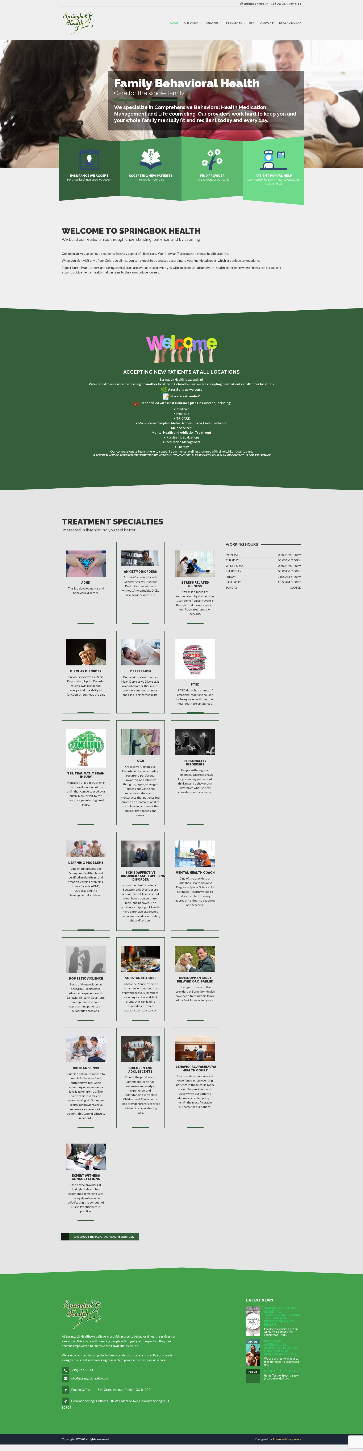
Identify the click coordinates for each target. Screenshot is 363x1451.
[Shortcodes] (212, 159)
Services (212, 23)
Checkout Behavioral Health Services (104, 1236)
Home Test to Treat (280, 1371)
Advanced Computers (286, 1439)
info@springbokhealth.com (89, 1378)
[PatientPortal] (273, 159)
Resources (234, 23)
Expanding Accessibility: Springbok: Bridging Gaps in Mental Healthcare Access (281, 1348)
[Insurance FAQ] (89, 159)
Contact (267, 23)
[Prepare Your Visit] (151, 159)
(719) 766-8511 (82, 1370)
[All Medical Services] (86, 563)
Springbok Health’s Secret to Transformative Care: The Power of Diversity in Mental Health (282, 1316)
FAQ (252, 23)
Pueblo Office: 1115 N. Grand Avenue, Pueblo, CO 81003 (110, 1389)
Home (174, 23)
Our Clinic (191, 23)
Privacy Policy (290, 23)
